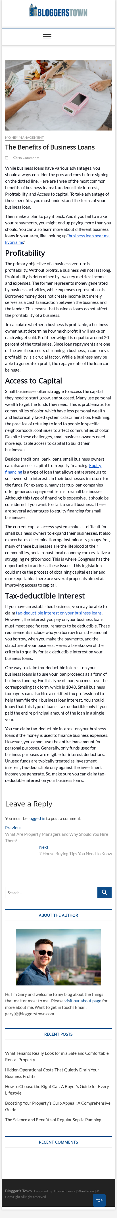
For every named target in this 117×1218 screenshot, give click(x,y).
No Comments (28, 158)
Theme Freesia (64, 1191)
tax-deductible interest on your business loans (59, 612)
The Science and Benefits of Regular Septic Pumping (53, 1119)
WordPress (86, 1191)
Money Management (24, 137)
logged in (36, 818)
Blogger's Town (18, 1190)
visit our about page (82, 1000)
